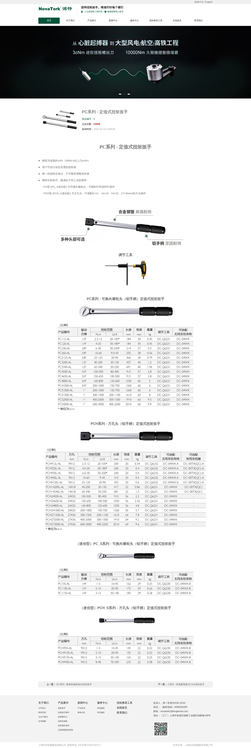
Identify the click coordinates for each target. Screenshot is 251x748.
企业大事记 (43, 717)
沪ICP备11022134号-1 (89, 745)
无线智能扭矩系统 (65, 730)
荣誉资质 (42, 712)
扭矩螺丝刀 (62, 717)
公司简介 (42, 708)
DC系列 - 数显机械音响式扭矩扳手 (74, 684)
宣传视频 (42, 721)
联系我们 (198, 20)
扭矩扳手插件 (63, 712)
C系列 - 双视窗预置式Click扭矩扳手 (186, 684)
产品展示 (91, 20)
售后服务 (101, 712)
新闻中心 (113, 20)
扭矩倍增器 (62, 721)
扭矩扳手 (62, 708)
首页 (49, 20)
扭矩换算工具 (155, 20)
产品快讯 (81, 708)
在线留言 (177, 20)
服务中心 (134, 20)
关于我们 (70, 20)
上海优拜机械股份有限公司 (199, 745)
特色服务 (101, 708)
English (209, 2)
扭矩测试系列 (63, 725)
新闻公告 (81, 712)
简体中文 (199, 2)
